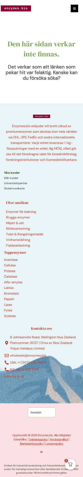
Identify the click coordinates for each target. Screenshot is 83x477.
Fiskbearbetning (18, 245)
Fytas (8, 310)
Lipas (8, 305)
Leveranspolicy (54, 443)
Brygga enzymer (18, 217)
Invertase (11, 260)
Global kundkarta (14, 188)
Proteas (9, 271)
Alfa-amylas (13, 282)
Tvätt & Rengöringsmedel (24, 234)
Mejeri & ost (15, 223)
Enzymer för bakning (21, 212)
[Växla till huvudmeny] (74, 8)
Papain (9, 299)
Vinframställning (18, 240)
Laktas (9, 288)
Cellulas (10, 265)
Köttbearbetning (18, 228)
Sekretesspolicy (38, 439)
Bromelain (11, 293)
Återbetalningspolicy (32, 443)
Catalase (10, 276)
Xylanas (10, 316)
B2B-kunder (11, 178)
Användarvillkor (59, 439)
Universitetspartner (15, 183)
